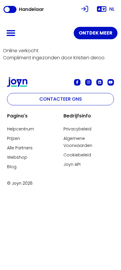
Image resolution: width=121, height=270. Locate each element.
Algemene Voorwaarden (77, 141)
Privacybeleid (77, 129)
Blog (11, 167)
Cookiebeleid (77, 155)
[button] (11, 33)
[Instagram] (88, 82)
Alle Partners (20, 148)
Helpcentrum (20, 129)
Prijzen (13, 138)
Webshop (17, 157)
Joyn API (71, 164)
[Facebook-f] (77, 82)
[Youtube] (110, 82)
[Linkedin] (99, 82)
